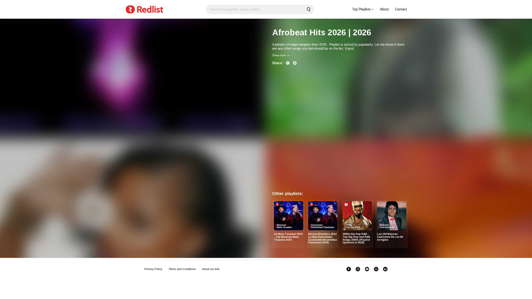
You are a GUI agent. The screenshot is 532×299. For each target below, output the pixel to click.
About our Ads (211, 269)
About (384, 9)
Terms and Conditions (182, 269)
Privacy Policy (153, 269)
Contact (401, 9)
